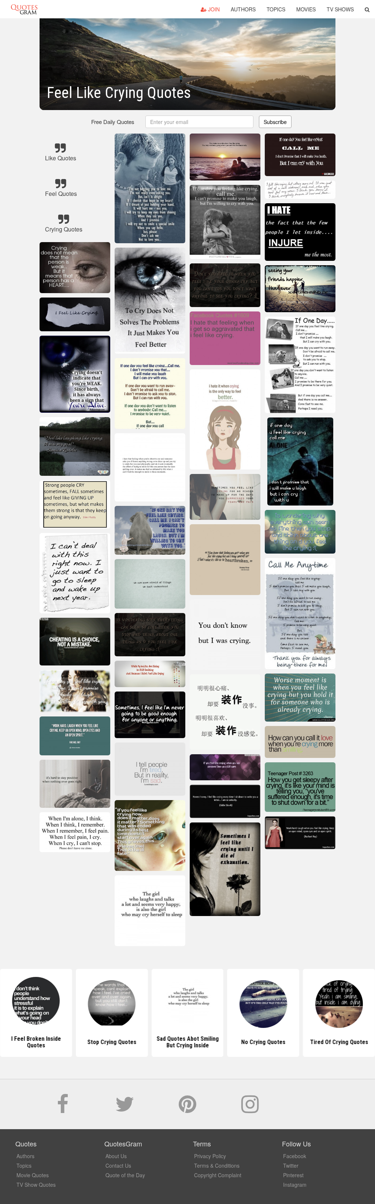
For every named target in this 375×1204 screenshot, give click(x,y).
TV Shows (340, 9)
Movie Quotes (32, 1175)
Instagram (295, 1184)
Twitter (290, 1165)
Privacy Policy (210, 1156)
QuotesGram (24, 9)
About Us (116, 1156)
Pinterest (293, 1175)
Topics (276, 9)
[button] (367, 9)
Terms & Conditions (217, 1165)
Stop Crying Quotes (111, 1042)
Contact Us (118, 1165)
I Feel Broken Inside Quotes (36, 1042)
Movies (306, 9)
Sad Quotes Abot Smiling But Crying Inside (187, 1042)
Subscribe (275, 121)
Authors (243, 9)
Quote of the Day (125, 1175)
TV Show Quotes (36, 1184)
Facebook (294, 1156)
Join (213, 9)
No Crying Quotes (263, 1042)
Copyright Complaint (217, 1175)
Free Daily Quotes (112, 121)
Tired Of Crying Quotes (339, 1042)
